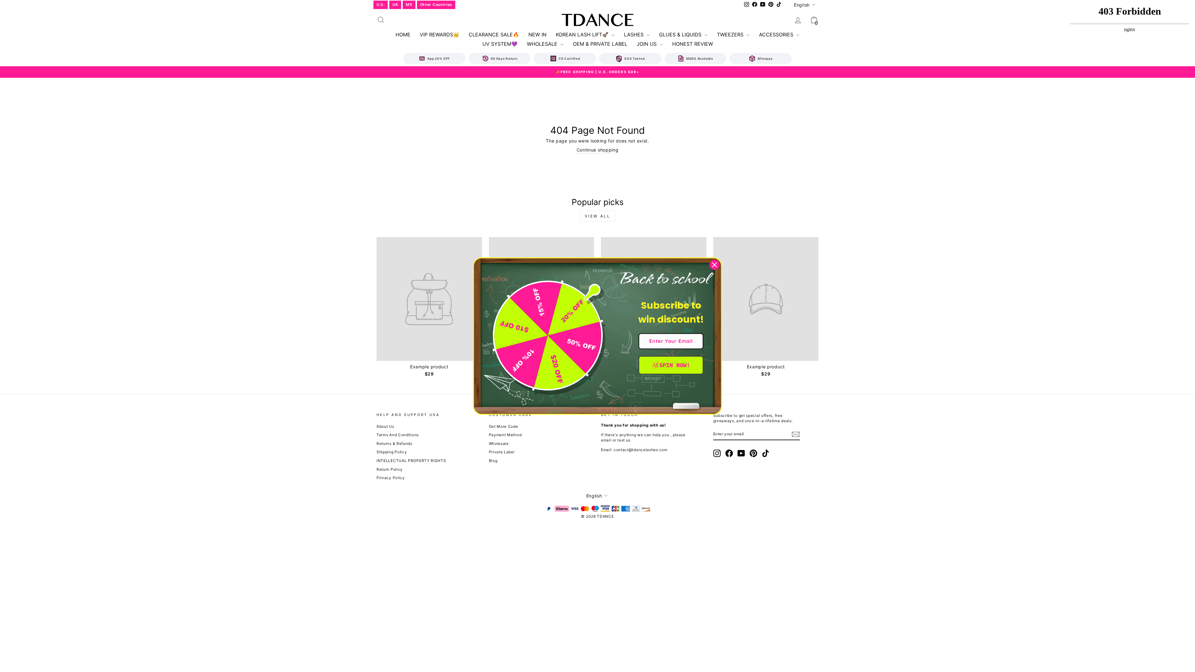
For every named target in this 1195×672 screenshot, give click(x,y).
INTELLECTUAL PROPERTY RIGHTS (411, 460)
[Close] (714, 264)
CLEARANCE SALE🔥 (494, 34)
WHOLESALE (543, 44)
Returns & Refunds (394, 443)
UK (395, 4)
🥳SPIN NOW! (671, 365)
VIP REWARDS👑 (439, 34)
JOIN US (647, 44)
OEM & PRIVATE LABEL (600, 44)
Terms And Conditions (398, 434)
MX (409, 4)
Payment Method (505, 434)
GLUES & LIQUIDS (681, 34)
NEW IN (537, 34)
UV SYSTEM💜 (500, 44)
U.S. (381, 4)
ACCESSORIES (777, 34)
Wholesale (499, 443)
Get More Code (503, 426)
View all (598, 216)
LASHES (634, 34)
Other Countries (436, 4)
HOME (403, 34)
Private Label (502, 452)
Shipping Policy (392, 452)
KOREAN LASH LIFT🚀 (583, 34)
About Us (385, 426)
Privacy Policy (391, 477)
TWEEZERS (731, 34)
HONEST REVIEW (692, 44)
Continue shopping (598, 149)
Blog (493, 460)
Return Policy (390, 469)
